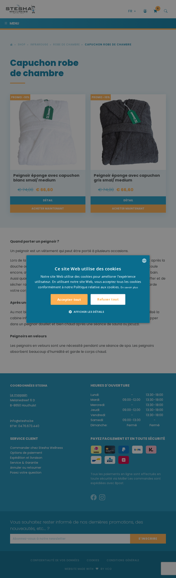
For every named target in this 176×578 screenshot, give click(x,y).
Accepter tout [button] (69, 299)
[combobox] (144, 260)
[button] (88, 311)
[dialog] (88, 289)
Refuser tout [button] (108, 299)
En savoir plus (129, 287)
